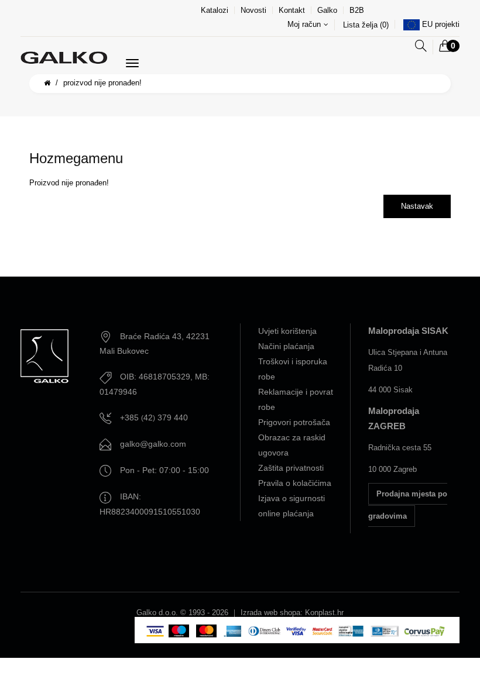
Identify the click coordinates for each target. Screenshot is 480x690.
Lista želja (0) (366, 24)
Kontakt (292, 10)
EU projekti (441, 24)
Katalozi (214, 10)
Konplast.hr (324, 612)
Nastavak (417, 206)
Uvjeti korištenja (287, 331)
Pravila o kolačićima (294, 483)
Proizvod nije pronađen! (102, 82)
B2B (356, 10)
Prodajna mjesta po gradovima (407, 504)
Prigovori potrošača (294, 422)
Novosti (253, 10)
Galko (327, 10)
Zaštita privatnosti (291, 467)
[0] (445, 47)
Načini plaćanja (286, 346)
